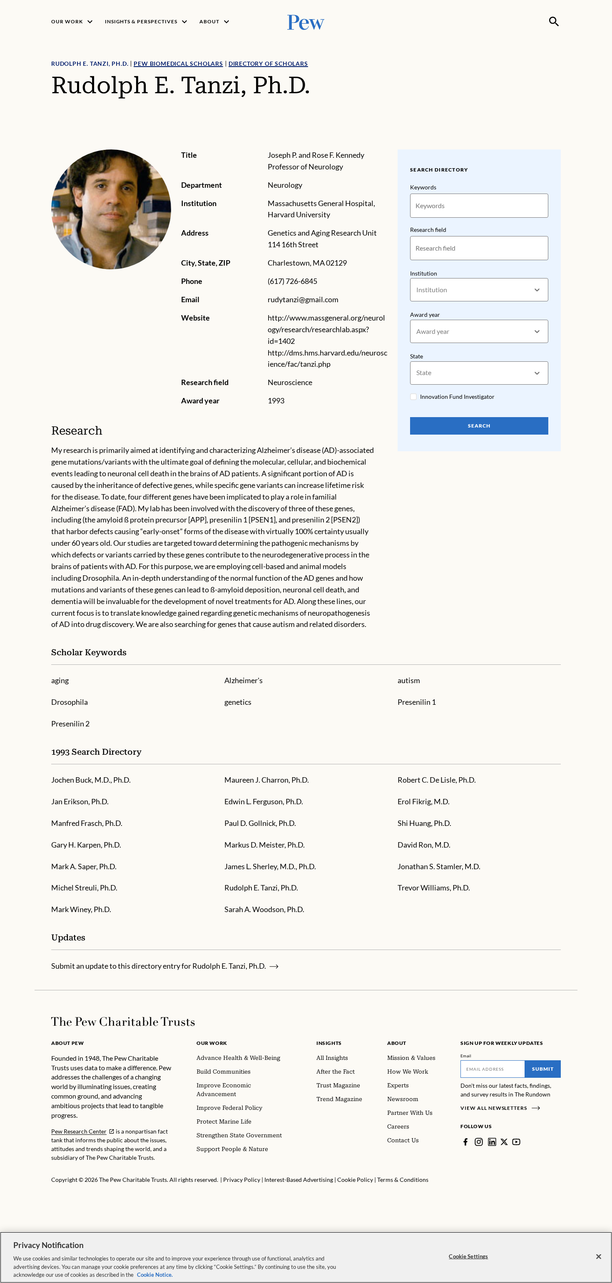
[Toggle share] (556, 143)
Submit (543, 1069)
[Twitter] (504, 1142)
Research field (428, 229)
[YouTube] (516, 1142)
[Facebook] (465, 1142)
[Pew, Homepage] (306, 21)
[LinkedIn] (492, 1142)
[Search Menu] (554, 21)
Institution (423, 273)
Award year (425, 314)
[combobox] (417, 290)
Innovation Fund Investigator (457, 396)
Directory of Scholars (268, 63)
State (416, 356)
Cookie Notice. (155, 1274)
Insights (329, 1043)
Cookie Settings (468, 1256)
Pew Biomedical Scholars (178, 63)
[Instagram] (479, 1142)
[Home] (123, 1021)
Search (479, 426)
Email (466, 1056)
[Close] (599, 1257)
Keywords (423, 187)
